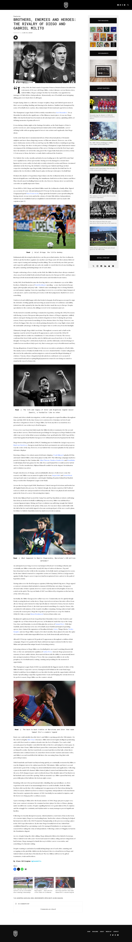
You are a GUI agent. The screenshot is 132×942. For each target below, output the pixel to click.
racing (55, 898)
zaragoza (60, 898)
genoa (32, 898)
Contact (116, 931)
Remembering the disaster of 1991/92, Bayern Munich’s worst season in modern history (102, 116)
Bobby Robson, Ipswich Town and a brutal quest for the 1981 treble (102, 248)
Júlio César (31, 740)
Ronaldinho (71, 460)
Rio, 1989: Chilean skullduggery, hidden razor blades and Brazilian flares (101, 143)
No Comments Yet (23, 903)
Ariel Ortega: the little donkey (44, 252)
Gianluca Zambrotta (57, 460)
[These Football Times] (66, 5)
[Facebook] (101, 266)
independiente (39, 898)
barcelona (27, 898)
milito (50, 898)
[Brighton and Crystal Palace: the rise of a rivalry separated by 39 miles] (103, 157)
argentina (20, 898)
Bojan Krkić (56, 475)
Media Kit (108, 931)
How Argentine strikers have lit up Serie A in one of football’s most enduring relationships (23, 890)
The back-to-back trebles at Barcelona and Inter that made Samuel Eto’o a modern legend (65, 890)
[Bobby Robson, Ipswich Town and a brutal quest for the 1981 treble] (103, 236)
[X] (93, 266)
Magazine (95, 931)
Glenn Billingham (27, 32)
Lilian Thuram (44, 460)
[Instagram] (97, 266)
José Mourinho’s (61, 112)
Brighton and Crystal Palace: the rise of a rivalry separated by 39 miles (102, 169)
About (102, 931)
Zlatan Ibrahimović (36, 614)
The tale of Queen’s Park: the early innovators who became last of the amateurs (103, 222)
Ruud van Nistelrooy (20, 445)
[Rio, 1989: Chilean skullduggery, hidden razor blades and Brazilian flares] (103, 131)
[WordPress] (109, 266)
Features (16, 16)
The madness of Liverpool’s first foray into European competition (103, 196)
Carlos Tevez (47, 652)
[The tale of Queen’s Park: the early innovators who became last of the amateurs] (103, 210)
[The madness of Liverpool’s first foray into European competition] (103, 183)
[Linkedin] (105, 266)
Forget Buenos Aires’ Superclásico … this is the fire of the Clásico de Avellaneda (43, 890)
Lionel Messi (67, 475)
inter (46, 898)
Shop (88, 931)
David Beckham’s (40, 285)
